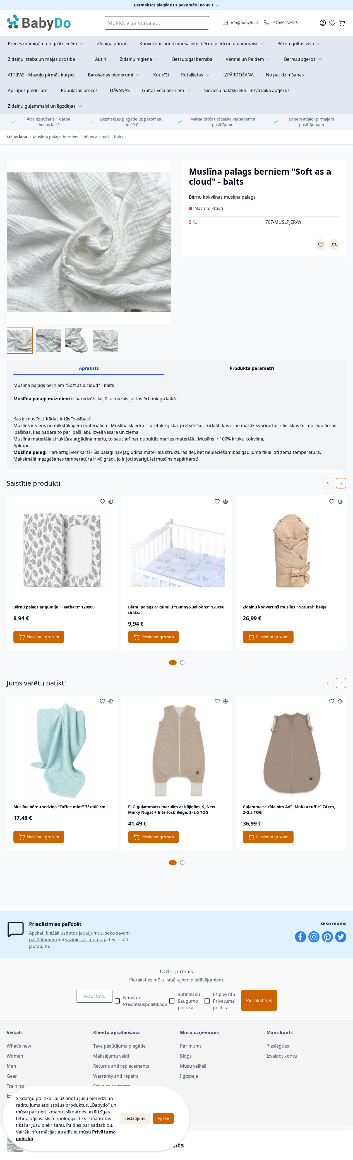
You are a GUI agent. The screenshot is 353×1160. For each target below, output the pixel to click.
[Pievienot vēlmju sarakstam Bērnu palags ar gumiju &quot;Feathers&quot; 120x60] (102, 501)
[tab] (173, 662)
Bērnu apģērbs (300, 59)
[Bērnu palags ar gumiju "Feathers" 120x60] (61, 550)
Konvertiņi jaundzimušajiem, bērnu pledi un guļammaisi (198, 43)
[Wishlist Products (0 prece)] (332, 22)
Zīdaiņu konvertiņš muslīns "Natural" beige (285, 607)
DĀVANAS (120, 90)
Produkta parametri (252, 368)
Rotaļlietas (192, 75)
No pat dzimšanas (285, 75)
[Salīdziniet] (334, 244)
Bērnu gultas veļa (295, 43)
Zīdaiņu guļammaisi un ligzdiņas (42, 106)
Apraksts (89, 368)
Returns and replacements (121, 1066)
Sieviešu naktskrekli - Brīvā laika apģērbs (247, 90)
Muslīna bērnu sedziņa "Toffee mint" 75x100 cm (59, 806)
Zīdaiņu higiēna (136, 59)
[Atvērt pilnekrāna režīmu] (89, 242)
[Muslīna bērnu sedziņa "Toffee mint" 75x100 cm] (61, 750)
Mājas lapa (17, 136)
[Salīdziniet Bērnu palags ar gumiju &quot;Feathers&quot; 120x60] (111, 501)
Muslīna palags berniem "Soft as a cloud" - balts (78, 136)
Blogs (186, 1056)
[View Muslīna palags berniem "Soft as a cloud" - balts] (20, 341)
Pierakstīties (259, 1000)
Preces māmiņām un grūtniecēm (42, 43)
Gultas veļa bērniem (163, 90)
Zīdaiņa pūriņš (112, 43)
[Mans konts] (322, 22)
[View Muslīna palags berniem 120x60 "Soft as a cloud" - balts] (105, 341)
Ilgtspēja (189, 1076)
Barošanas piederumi (110, 75)
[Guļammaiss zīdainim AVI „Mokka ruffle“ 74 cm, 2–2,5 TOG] (291, 750)
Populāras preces (79, 90)
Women (15, 1056)
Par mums (191, 1046)
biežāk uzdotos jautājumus (74, 933)
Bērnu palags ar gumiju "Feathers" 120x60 (54, 607)
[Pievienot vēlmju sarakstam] (320, 244)
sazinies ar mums (83, 940)
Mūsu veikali (193, 1066)
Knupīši (161, 75)
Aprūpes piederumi (28, 90)
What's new (19, 1046)
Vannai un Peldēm (245, 59)
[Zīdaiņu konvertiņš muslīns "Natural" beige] (291, 550)
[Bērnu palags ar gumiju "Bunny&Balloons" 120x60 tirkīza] (176, 550)
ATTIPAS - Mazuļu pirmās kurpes (42, 75)
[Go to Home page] (39, 23)
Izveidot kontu (281, 1056)
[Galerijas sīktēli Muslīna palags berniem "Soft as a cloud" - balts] (62, 341)
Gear (12, 1076)
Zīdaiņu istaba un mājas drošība (41, 59)
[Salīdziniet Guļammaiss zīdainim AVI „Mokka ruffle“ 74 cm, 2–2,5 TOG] (340, 701)
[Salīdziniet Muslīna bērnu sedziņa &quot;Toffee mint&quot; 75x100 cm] (111, 701)
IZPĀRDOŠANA (238, 75)
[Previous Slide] (328, 483)
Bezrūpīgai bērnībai (192, 59)
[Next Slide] (341, 483)
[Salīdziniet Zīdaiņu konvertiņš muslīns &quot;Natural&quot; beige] (340, 501)
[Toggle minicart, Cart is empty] (341, 22)
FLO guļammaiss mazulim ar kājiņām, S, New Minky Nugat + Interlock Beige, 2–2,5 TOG (171, 809)
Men (11, 1066)
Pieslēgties (277, 1046)
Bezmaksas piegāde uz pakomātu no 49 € (174, 5)
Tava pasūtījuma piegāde (119, 1046)
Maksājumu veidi (111, 1056)
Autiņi (101, 59)
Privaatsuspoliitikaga (145, 1004)
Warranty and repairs (115, 1076)
